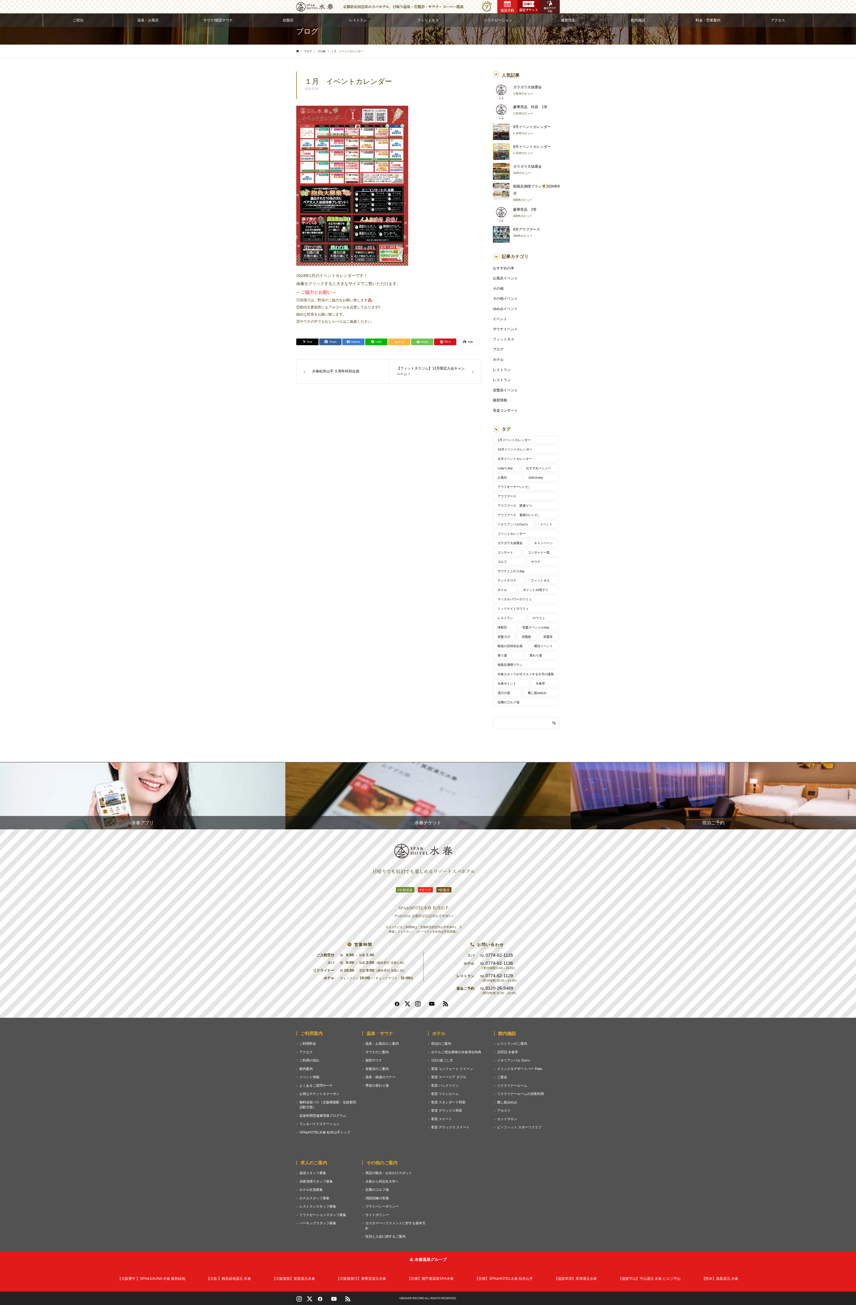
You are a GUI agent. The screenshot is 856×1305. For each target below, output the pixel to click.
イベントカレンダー (512, 533)
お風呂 (502, 477)
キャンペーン (543, 543)
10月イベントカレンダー (515, 449)
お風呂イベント (505, 278)
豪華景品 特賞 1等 (530, 107)
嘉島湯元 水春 (720, 1278)
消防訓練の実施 (377, 1198)
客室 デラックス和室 (446, 1110)
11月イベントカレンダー (515, 458)
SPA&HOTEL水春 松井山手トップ (324, 1132)
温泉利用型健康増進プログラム (322, 1115)
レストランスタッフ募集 (317, 1206)
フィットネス (428, 20)
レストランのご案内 (512, 1043)
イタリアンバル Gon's (513, 1060)
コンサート (505, 552)
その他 (498, 288)
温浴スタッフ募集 (312, 1173)
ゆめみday (536, 477)
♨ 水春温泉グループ (428, 1259)
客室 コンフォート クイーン (452, 1069)
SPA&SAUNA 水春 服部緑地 (151, 1278)
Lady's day (505, 468)
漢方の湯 (504, 693)
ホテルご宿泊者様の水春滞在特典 (456, 1052)
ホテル (498, 359)
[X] (309, 1300)
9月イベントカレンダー (532, 127)
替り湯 (502, 655)
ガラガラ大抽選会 (527, 87)
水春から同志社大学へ (382, 1181)
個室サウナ (373, 1060)
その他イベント (505, 298)
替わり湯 (535, 655)
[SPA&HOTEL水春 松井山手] (423, 851)
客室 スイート (441, 1119)
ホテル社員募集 (311, 1189)
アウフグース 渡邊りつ (515, 505)
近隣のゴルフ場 (508, 702)
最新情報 (500, 400)
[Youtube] (432, 1005)
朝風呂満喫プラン (510, 665)
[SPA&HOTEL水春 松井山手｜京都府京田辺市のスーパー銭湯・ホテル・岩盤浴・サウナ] (314, 7)
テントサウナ (507, 580)
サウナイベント (505, 329)
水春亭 (540, 683)
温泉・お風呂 (148, 20)
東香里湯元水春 (361, 1278)
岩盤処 (526, 636)
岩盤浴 (288, 20)
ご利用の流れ (309, 1060)
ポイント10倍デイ (535, 590)
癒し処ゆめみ (537, 693)
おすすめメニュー (538, 468)
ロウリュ (539, 618)
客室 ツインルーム (445, 1094)
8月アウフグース (526, 229)
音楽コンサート (505, 410)
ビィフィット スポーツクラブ (519, 1127)
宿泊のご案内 (441, 1043)
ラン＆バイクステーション (319, 1124)
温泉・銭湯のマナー (380, 1077)
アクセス (778, 20)
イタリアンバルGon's (513, 524)
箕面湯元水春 (293, 1278)
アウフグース (507, 496)
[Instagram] (418, 1005)
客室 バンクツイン (445, 1085)
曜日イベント (543, 646)
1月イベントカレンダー (514, 440)
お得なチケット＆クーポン (319, 1094)
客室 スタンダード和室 (448, 1102)
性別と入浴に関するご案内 (385, 1236)
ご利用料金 (307, 1043)
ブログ (498, 349)
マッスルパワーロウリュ (515, 599)
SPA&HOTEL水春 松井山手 (504, 1278)
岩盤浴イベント (505, 390)
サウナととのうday (511, 571)
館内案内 (306, 1069)
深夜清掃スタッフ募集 (316, 1181)
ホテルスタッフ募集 (314, 1198)
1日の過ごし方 (442, 1060)
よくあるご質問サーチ (316, 1085)
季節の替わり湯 (377, 1085)
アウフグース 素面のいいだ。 (519, 515)
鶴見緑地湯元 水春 (228, 1278)
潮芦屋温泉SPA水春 (430, 1278)
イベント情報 (309, 1077)
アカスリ (503, 1110)
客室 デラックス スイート (450, 1127)
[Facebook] (397, 1005)
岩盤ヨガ (504, 636)
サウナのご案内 (377, 1052)
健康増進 (568, 20)
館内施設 (638, 20)
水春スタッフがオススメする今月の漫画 (526, 674)
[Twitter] (407, 1005)
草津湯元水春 (575, 1278)
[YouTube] (334, 1300)
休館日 (502, 627)
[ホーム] (297, 51)
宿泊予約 (507, 10)
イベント (500, 319)
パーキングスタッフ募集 (317, 1223)
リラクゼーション (498, 20)
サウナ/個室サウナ (218, 20)
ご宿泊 (78, 20)
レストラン (358, 20)
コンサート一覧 (539, 552)
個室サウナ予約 (550, 9)
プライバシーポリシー (382, 1206)
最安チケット (528, 9)
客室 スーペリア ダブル (448, 1077)
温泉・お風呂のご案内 (382, 1043)
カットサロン (507, 1119)
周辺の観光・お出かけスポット (388, 1173)
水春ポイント (507, 683)
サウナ (535, 562)
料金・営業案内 (708, 20)
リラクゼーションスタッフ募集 (322, 1215)
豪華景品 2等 (525, 209)
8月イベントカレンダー (532, 147)
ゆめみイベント (505, 309)
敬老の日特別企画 (510, 646)
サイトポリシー (377, 1215)
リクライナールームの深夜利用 (520, 1094)
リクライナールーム (512, 1085)
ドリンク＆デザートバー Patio (519, 1069)
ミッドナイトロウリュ (513, 608)
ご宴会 (502, 1077)
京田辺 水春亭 (507, 1052)
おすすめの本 (503, 268)
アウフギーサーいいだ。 (515, 487)
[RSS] (445, 1005)
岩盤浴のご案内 (377, 1069)
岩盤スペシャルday (535, 627)
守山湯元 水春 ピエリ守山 (649, 1278)
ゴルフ (502, 562)
